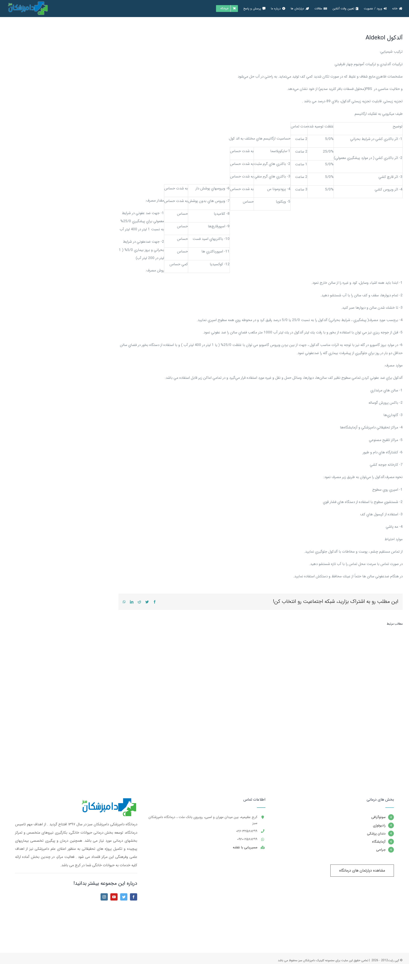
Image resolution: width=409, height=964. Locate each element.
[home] (108, 801)
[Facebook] (133, 897)
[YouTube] (114, 897)
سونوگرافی (378, 817)
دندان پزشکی (376, 833)
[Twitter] (123, 897)
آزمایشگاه (379, 841)
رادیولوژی (379, 825)
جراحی (381, 849)
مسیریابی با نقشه (245, 847)
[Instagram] (104, 897)
